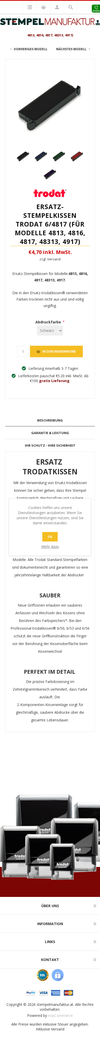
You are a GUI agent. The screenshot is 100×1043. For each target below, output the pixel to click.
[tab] (50, 420)
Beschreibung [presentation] (50, 420)
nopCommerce (60, 1015)
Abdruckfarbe (48, 322)
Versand (57, 1029)
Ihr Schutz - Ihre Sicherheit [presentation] (50, 445)
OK (50, 537)
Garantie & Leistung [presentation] (50, 433)
